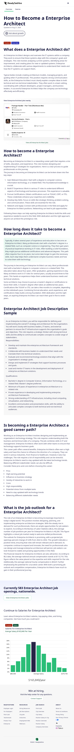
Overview (9, 9)
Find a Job (39, 708)
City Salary (39, 714)
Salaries (17, 9)
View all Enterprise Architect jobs (37, 143)
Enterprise (7, 723)
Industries (22, 717)
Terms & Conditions (62, 711)
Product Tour (7, 720)
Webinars (22, 723)
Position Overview (41, 720)
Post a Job (7, 714)
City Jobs (22, 714)
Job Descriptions (24, 711)
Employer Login (8, 708)
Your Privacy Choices (62, 717)
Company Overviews (42, 727)
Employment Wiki (24, 720)
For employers (8, 711)
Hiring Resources (24, 708)
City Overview (40, 711)
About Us (58, 708)
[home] (13, 3)
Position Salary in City (42, 717)
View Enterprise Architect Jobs (17, 598)
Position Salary (40, 723)
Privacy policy (60, 714)
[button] (68, 3)
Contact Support (36, 699)
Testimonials (7, 717)
